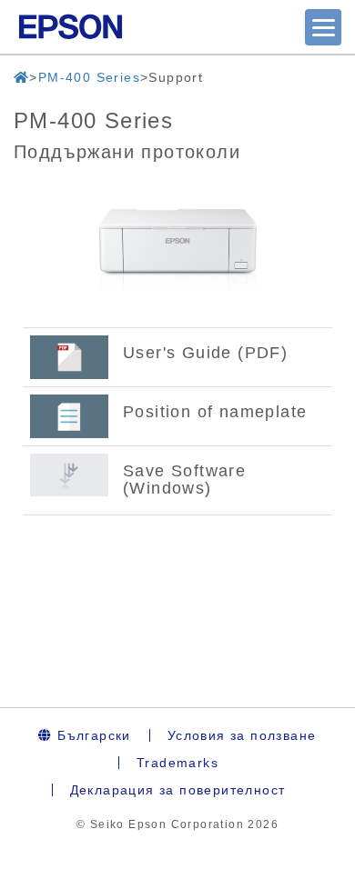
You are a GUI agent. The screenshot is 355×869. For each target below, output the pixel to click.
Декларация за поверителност (178, 790)
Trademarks (177, 762)
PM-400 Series (89, 77)
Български (92, 735)
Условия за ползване (242, 735)
